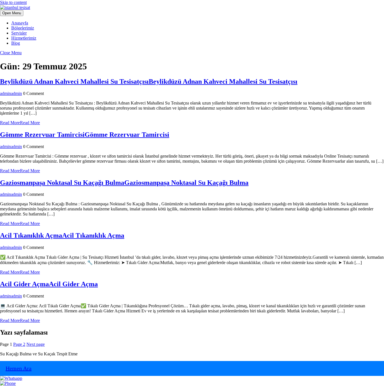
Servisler (19, 33)
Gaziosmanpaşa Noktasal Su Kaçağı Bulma (124, 182)
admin (11, 93)
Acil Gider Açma (49, 284)
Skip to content (13, 2)
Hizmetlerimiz (23, 38)
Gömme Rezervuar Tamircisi (84, 134)
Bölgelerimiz (22, 28)
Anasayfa (19, 23)
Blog (15, 43)
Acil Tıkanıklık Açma (62, 235)
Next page (35, 344)
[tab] (11, 13)
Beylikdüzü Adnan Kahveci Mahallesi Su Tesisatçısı (148, 81)
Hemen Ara (18, 368)
